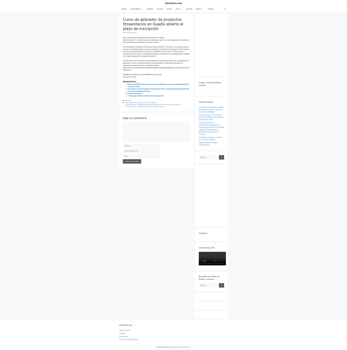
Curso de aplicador (130, 102)
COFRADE (150, 9)
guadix (139, 102)
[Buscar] (221, 157)
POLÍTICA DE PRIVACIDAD (128, 339)
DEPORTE (160, 9)
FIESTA (178, 9)
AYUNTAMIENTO (135, 9)
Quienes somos (124, 330)
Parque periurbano (135, 93)
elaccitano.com (173, 3)
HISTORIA (189, 9)
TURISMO (210, 9)
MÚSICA (198, 9)
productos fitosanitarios (149, 102)
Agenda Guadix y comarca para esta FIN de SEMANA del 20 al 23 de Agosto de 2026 (211, 117)
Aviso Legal (123, 336)
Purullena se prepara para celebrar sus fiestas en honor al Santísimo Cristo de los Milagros (211, 109)
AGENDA (124, 9)
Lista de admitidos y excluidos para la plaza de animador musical (144, 106)
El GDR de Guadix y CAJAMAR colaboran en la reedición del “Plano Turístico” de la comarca (152, 104)
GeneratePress (185, 347)
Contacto (122, 333)
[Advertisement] (212, 44)
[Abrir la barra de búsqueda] (225, 9)
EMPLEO (169, 9)
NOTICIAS (128, 100)
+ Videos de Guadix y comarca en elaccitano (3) (146, 96)
